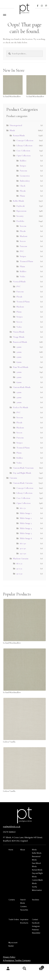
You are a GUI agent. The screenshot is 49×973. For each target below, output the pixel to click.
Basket (11, 946)
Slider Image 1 (25, 513)
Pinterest (46, 6)
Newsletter (36, 933)
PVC (22, 251)
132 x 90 (23, 553)
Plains (22, 196)
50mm (18, 352)
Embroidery (25, 181)
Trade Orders (13, 920)
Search (23, 900)
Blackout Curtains (20, 558)
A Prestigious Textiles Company (17, 960)
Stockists (35, 900)
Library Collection (24, 145)
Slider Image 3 (26, 523)
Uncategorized (16, 125)
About (22, 850)
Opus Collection (23, 155)
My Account (8, 968)
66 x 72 (23, 508)
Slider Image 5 (26, 533)
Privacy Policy (9, 957)
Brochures (24, 923)
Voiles (22, 276)
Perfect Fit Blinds (20, 407)
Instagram (42, 6)
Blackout (23, 236)
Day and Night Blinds (22, 473)
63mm (18, 362)
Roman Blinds (19, 135)
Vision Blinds (18, 332)
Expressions (21, 211)
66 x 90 (23, 543)
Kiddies (23, 160)
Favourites (24, 910)
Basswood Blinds (20, 342)
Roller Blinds (18, 201)
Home (10, 850)
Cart (38, 966)
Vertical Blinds (19, 281)
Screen (22, 241)
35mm (18, 347)
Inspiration (24, 920)
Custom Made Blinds (21, 387)
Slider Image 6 (26, 538)
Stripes (23, 165)
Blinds (12, 130)
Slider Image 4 (26, 528)
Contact (35, 920)
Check (22, 185)
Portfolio (20, 221)
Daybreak (20, 206)
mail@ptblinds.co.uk (11, 827)
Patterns (23, 170)
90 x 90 (23, 548)
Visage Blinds (18, 337)
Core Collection (23, 150)
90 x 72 (19, 568)
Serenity (20, 216)
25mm (18, 357)
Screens (23, 226)
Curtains (13, 478)
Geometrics (25, 175)
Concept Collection (24, 140)
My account (12, 943)
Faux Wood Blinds (20, 367)
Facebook (37, 6)
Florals (23, 191)
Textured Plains (26, 261)
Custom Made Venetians (23, 468)
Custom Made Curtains (23, 483)
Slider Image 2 (26, 518)
